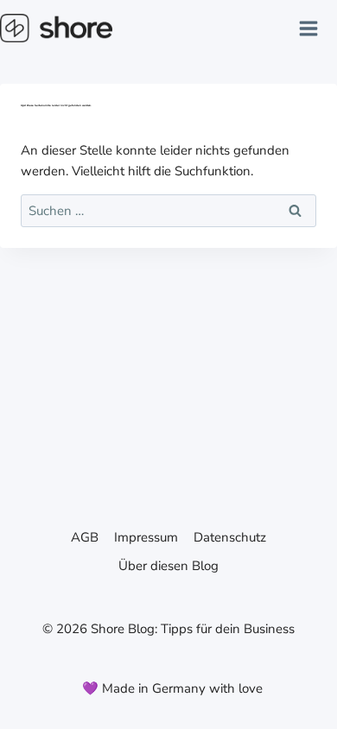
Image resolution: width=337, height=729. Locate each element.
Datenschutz (230, 537)
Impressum (146, 537)
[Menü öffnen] (314, 28)
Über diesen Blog (168, 565)
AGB (85, 537)
